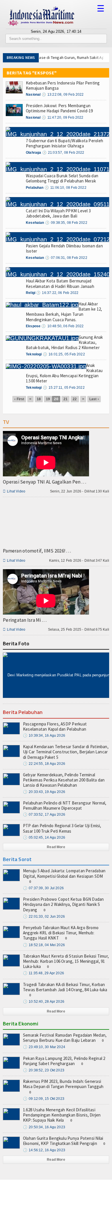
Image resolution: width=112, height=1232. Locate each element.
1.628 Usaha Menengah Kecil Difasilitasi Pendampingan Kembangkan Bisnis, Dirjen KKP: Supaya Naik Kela (62, 1115)
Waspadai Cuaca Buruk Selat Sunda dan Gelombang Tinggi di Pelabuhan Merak (62, 178)
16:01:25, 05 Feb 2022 (64, 354)
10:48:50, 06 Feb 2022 (62, 326)
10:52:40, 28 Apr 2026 (43, 1002)
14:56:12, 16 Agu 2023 (44, 1150)
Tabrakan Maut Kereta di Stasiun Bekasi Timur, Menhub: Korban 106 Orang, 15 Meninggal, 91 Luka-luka (66, 961)
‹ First (19, 399)
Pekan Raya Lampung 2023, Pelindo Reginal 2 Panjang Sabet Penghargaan (64, 1061)
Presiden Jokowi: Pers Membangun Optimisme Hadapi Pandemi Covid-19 (59, 108)
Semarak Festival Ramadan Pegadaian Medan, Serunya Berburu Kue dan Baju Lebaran (65, 1037)
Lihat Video (14, 491)
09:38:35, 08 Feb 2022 (66, 223)
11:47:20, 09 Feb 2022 (63, 118)
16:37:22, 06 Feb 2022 (57, 293)
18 (39, 399)
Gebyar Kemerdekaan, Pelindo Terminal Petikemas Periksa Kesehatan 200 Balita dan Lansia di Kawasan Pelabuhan (64, 780)
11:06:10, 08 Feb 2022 (65, 188)
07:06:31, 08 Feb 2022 (66, 258)
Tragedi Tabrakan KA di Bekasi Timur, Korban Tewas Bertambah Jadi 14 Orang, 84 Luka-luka (65, 987)
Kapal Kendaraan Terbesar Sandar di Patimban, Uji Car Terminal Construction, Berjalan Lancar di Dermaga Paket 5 (66, 752)
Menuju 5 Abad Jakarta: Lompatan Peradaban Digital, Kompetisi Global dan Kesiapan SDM (64, 873)
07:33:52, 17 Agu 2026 (44, 815)
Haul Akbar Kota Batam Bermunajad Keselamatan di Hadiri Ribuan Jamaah (60, 283)
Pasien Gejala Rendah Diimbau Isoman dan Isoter (64, 248)
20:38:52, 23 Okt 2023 (43, 1070)
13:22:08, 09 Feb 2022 (63, 95)
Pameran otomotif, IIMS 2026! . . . (37, 551)
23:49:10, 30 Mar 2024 (44, 1047)
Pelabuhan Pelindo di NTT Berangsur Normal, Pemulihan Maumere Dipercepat (64, 805)
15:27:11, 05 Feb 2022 (64, 388)
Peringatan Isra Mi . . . (25, 620)
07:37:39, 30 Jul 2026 (43, 888)
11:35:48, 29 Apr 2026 (43, 973)
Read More (56, 847)
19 (48, 399)
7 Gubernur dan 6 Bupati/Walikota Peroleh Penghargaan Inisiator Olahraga (64, 143)
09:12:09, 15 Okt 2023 (43, 1099)
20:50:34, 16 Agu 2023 (44, 1127)
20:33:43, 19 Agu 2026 (44, 792)
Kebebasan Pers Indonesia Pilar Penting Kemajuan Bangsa (63, 85)
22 (75, 399)
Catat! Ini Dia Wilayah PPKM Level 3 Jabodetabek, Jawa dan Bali (58, 213)
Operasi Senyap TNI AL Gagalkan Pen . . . (44, 482)
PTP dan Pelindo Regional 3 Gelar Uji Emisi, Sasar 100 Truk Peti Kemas (62, 828)
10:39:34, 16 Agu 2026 (44, 736)
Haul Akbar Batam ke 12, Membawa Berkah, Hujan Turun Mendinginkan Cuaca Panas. (64, 311)
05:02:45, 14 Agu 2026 (44, 838)
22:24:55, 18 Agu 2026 (44, 764)
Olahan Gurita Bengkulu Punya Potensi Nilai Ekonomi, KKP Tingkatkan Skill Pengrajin (63, 1140)
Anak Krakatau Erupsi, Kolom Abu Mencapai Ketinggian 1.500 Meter (64, 373)
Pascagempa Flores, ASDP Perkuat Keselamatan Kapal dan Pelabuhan (55, 726)
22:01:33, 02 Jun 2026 (44, 917)
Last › (94, 399)
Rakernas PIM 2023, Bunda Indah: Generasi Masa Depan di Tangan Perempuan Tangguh (63, 1084)
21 (65, 399)
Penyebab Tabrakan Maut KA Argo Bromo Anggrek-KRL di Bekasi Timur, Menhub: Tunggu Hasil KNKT (61, 933)
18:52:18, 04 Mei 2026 (44, 945)
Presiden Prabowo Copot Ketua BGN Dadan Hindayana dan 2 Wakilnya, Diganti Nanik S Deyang (63, 904)
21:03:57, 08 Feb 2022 (63, 153)
